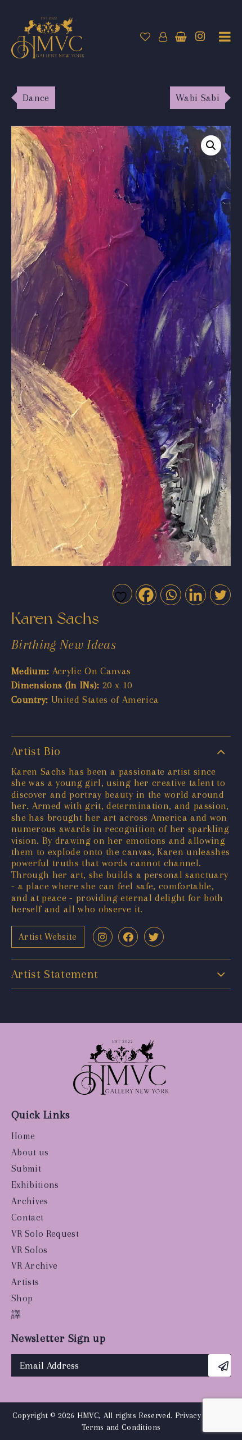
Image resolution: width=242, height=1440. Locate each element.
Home (23, 1136)
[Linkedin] (195, 594)
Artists (25, 1282)
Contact (27, 1217)
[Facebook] (145, 594)
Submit (26, 1168)
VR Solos (29, 1250)
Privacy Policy (200, 1415)
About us (30, 1152)
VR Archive (34, 1265)
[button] (211, 145)
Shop (22, 1298)
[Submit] (219, 1365)
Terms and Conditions (121, 1427)
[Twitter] (220, 594)
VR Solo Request (45, 1233)
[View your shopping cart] (181, 37)
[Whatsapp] (170, 594)
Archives (29, 1201)
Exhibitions (35, 1185)
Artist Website (48, 936)
